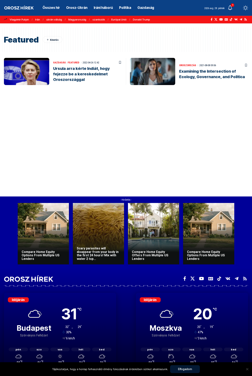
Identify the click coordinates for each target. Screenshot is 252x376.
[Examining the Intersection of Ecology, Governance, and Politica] (152, 71)
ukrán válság (54, 19)
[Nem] (247, 369)
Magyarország (77, 19)
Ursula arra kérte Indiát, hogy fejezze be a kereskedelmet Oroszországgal (81, 74)
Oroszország (187, 65)
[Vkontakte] (236, 19)
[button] (238, 7)
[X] (215, 19)
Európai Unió (119, 19)
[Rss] (245, 19)
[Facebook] (211, 19)
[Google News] (226, 19)
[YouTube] (221, 19)
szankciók (99, 19)
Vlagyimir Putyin (19, 19)
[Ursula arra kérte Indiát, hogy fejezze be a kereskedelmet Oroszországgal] (26, 71)
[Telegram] (241, 19)
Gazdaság (59, 62)
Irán (37, 19)
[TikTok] (231, 19)
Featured (73, 62)
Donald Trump (141, 19)
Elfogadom (185, 369)
